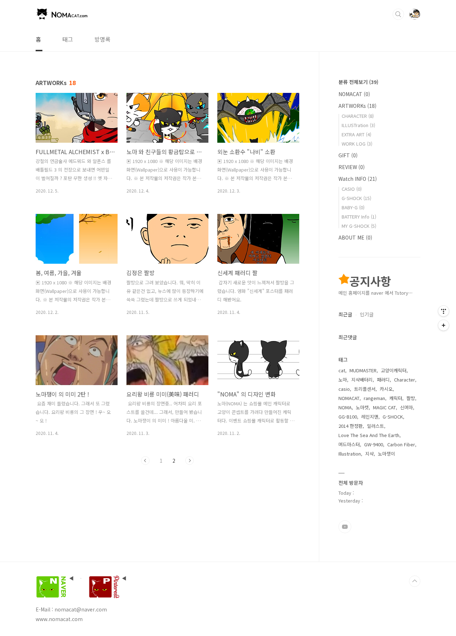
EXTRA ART (356, 134)
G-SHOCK (356, 198)
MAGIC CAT (384, 407)
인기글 (367, 314)
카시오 (386, 388)
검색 (398, 14)
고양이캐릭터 (393, 370)
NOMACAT (354, 94)
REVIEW (351, 166)
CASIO (352, 188)
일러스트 (375, 425)
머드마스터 (349, 444)
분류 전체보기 (358, 81)
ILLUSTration (358, 125)
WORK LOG (357, 143)
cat (341, 370)
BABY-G (353, 207)
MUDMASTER (363, 370)
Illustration (349, 453)
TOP (414, 581)
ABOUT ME (355, 237)
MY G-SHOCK (359, 225)
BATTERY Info (359, 216)
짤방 (410, 398)
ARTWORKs (357, 105)
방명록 (102, 39)
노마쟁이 (386, 453)
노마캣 (362, 407)
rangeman (374, 398)
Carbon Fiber (401, 444)
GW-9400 (373, 444)
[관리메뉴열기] (443, 311)
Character (404, 379)
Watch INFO (357, 178)
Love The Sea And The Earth (368, 435)
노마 (342, 379)
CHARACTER (358, 115)
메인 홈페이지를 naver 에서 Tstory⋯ (375, 292)
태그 (67, 39)
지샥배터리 (362, 379)
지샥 (369, 453)
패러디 (383, 379)
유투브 (344, 526)
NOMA (345, 407)
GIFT (348, 155)
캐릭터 (395, 398)
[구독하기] (443, 325)
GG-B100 (347, 416)
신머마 (406, 407)
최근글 (345, 314)
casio (344, 388)
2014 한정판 (350, 425)
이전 (145, 460)
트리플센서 (364, 388)
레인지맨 (369, 416)
